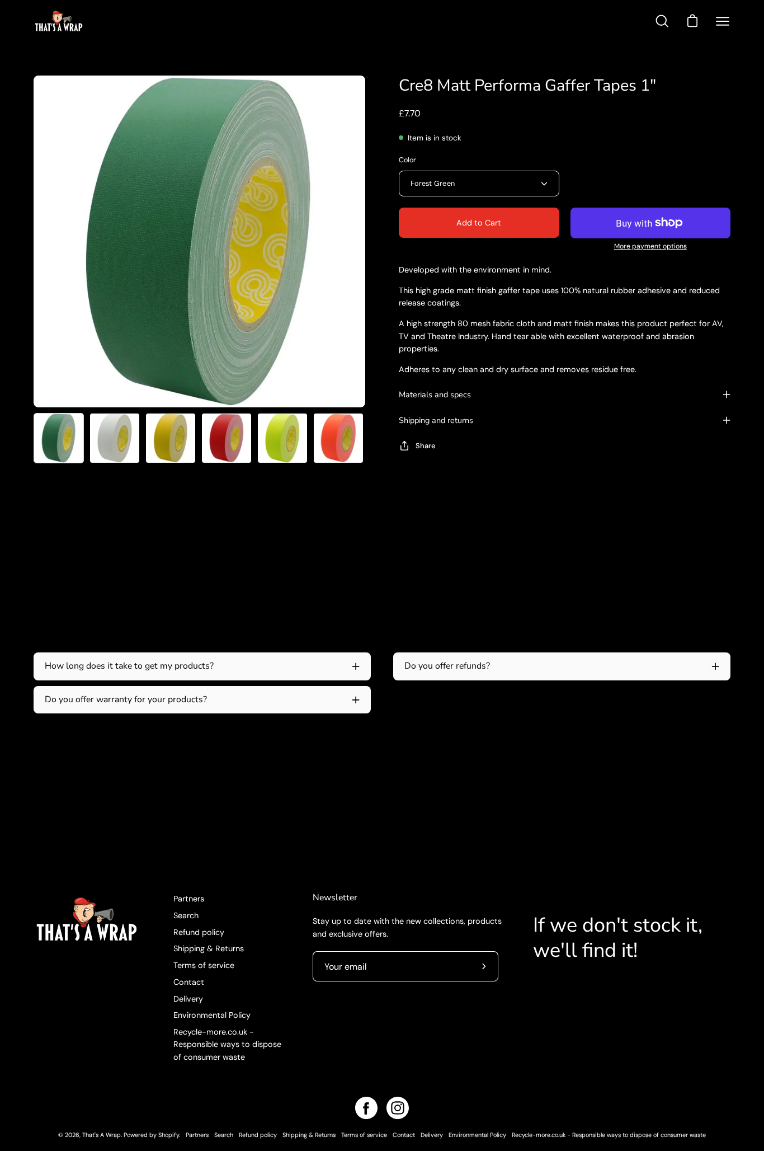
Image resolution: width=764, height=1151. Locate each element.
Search (186, 915)
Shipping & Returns (208, 948)
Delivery (188, 998)
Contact (188, 981)
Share (426, 445)
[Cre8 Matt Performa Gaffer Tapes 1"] (59, 438)
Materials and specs (435, 394)
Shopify (168, 1135)
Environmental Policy (212, 1015)
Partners (188, 899)
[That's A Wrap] (103, 21)
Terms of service (203, 965)
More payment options (650, 246)
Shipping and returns (436, 420)
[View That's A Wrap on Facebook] (366, 1108)
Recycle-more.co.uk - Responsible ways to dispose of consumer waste (227, 1044)
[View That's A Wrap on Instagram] (397, 1108)
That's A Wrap (101, 1135)
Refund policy (198, 932)
